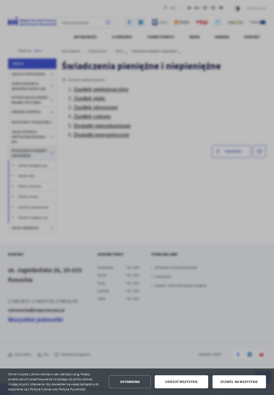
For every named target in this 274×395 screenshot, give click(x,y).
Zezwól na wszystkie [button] (239, 381)
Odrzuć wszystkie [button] (181, 381)
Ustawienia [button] (130, 381)
